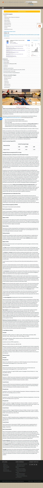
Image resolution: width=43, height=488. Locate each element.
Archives (5, 27)
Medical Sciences (7, 84)
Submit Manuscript (7, 24)
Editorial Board (7, 20)
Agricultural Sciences (8, 76)
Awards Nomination (22, 11)
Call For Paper (6, 18)
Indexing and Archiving (8, 29)
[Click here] (22, 47)
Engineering (6, 81)
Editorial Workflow (7, 23)
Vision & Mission (6, 467)
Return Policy (30, 481)
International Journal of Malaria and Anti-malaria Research (20, 466)
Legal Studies (6, 82)
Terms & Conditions (37, 481)
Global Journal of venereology (22, 463)
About (5, 15)
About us (4, 463)
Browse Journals (6, 466)
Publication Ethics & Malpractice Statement (11, 17)
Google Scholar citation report (9, 31)
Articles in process (7, 26)
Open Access (5, 465)
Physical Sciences (7, 85)
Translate (31, 4)
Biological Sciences (7, 78)
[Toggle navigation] (2, 8)
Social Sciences (7, 87)
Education (6, 79)
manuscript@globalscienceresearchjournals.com (12, 117)
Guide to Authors (7, 21)
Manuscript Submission (7, 471)
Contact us (5, 468)
